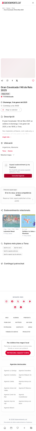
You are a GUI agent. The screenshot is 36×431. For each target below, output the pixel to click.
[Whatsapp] (7, 80)
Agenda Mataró (9, 408)
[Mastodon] (29, 301)
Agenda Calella (9, 381)
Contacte (19, 327)
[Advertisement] (18, 34)
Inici (3, 8)
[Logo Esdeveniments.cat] (11, 3)
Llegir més (6, 137)
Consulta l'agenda (18, 176)
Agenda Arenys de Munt (25, 402)
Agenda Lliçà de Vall (9, 402)
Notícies (18, 322)
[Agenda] (11, 427)
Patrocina (7, 327)
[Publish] (24, 427)
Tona (13, 8)
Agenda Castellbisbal (23, 396)
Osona (8, 8)
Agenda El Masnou (25, 388)
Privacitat (26, 332)
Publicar (7, 322)
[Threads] (24, 301)
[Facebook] (12, 80)
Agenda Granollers (25, 370)
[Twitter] (18, 301)
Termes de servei (12, 332)
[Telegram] (2, 80)
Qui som (29, 322)
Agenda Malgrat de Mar (25, 376)
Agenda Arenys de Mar (25, 383)
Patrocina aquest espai (18, 353)
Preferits (27, 317)
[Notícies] (31, 427)
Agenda (16, 317)
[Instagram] (6, 301)
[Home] (4, 427)
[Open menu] (33, 3)
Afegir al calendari (11, 110)
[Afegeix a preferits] (33, 81)
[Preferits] (17, 427)
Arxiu (30, 327)
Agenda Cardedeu (10, 375)
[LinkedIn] (15, 307)
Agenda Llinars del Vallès (10, 389)
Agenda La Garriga (10, 370)
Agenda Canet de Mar (10, 396)
